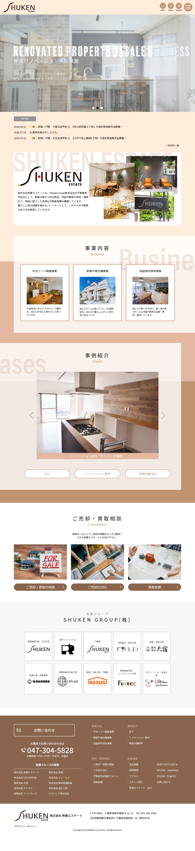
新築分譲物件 (136, 743)
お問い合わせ (163, 782)
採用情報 (133, 770)
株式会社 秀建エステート (26, 772)
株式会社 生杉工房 (58, 788)
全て (131, 731)
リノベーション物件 (139, 737)
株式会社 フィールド (59, 777)
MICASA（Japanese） (168, 770)
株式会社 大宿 (21, 782)
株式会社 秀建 (56, 772)
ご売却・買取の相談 (103, 764)
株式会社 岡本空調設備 (60, 782)
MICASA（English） (167, 776)
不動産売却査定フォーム (106, 776)
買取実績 (98, 782)
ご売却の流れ (100, 770)
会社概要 (133, 764)
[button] (93, 108)
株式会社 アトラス (23, 788)
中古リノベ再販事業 (103, 731)
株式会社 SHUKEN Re (25, 777)
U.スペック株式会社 (59, 793)
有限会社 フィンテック (25, 793)
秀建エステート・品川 (140, 787)
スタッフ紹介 (136, 782)
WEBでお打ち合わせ (167, 764)
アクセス (133, 776)
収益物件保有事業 (102, 743)
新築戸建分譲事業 (102, 737)
